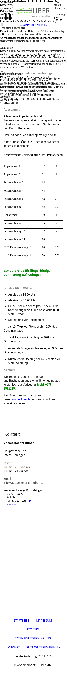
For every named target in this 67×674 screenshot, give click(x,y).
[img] (33, 11)
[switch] (2, 44)
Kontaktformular (21, 399)
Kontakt (33, 629)
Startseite (21, 621)
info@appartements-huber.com (25, 483)
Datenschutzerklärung (32, 638)
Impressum (44, 621)
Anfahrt (13, 647)
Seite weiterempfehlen (43, 647)
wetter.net (12, 504)
